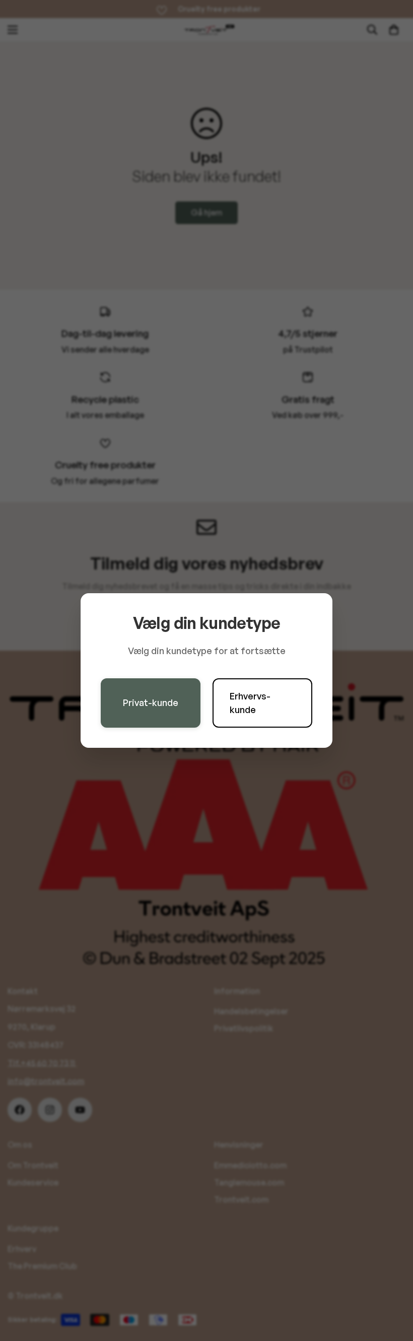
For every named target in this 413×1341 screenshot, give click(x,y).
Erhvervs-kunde (250, 702)
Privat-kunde (150, 702)
